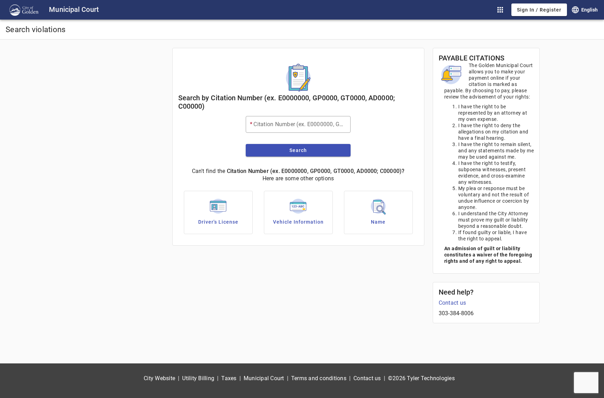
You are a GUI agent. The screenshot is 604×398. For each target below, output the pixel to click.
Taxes (228, 378)
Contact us (452, 302)
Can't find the (208, 171)
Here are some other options (298, 178)
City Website (159, 378)
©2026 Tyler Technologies (421, 378)
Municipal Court (264, 378)
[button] (500, 9)
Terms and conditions (318, 378)
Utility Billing (198, 378)
